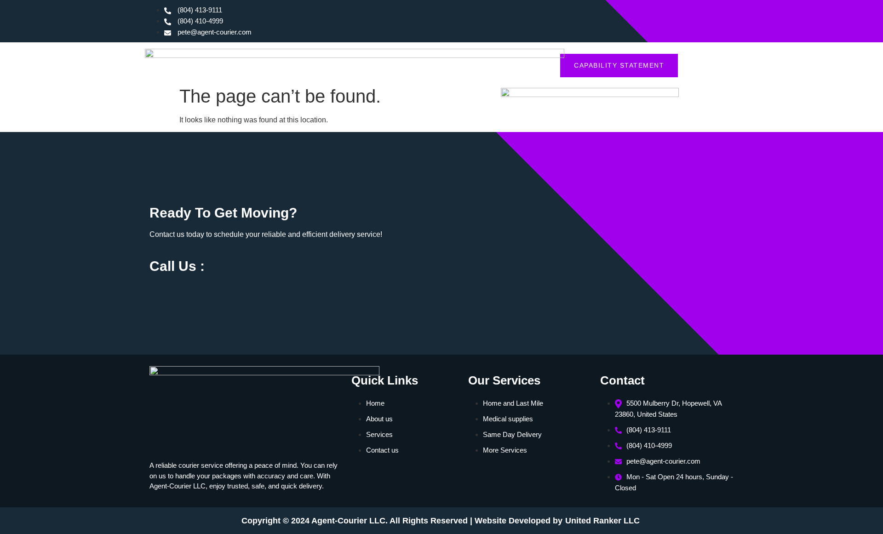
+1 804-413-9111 (265, 267)
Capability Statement (619, 65)
